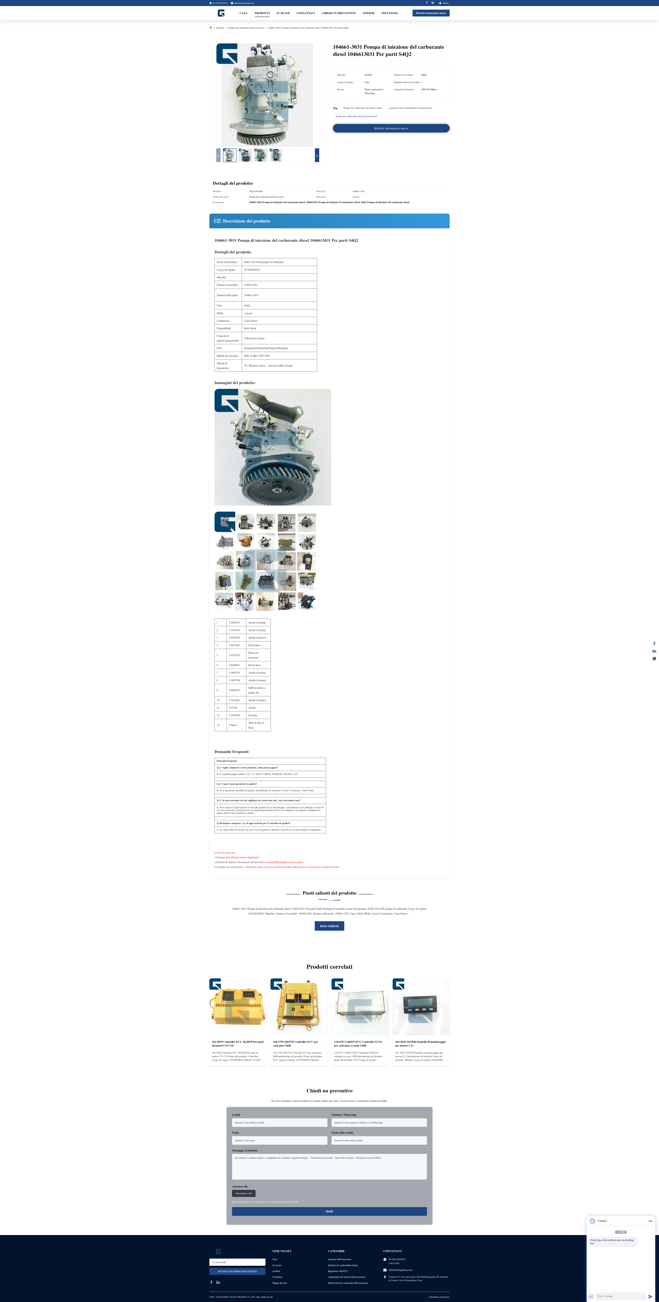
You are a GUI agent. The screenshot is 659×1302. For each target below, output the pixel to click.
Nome (235, 1132)
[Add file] (591, 1296)
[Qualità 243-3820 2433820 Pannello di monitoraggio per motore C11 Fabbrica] (421, 1006)
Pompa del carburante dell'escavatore (246, 27)
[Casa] (210, 28)
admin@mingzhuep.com (244, 3)
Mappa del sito (280, 1282)
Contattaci (306, 13)
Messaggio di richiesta (245, 1150)
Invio (329, 1211)
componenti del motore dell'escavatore (346, 1276)
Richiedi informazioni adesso (431, 13)
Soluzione (389, 13)
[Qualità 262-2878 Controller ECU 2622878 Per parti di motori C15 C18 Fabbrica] (237, 1006)
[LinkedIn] (654, 651)
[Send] (650, 1296)
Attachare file (240, 1186)
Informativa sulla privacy (439, 1296)
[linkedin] (218, 1282)
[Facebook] (427, 3)
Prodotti (262, 13)
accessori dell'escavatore (339, 1259)
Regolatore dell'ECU (338, 1271)
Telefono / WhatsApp (344, 1115)
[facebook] (211, 1282)
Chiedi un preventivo (339, 13)
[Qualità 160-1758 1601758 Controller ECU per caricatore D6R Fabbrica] (298, 1006)
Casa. (244, 13)
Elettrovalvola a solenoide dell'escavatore (348, 1282)
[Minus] (650, 1221)
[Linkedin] (432, 3)
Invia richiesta (329, 926)
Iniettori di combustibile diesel (343, 1265)
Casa (275, 1259)
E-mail (237, 1115)
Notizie (369, 13)
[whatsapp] (654, 658)
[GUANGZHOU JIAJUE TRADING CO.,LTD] (221, 13)
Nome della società (342, 1132)
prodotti (220, 27)
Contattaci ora (238, 1060)
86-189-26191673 (397, 1259)
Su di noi (283, 13)
